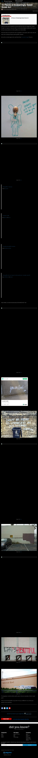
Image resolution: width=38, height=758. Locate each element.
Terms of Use (28, 738)
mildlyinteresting (7, 248)
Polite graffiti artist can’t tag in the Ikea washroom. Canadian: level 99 (16, 275)
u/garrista (5, 217)
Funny (2, 735)
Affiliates (27, 740)
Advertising (28, 735)
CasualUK (6, 188)
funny (9, 217)
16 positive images (25, 37)
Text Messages (16, 737)
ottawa (11, 277)
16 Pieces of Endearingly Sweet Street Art (20, 18)
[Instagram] (32, 1)
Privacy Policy (28, 737)
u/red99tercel (6, 277)
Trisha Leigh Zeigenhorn (6, 9)
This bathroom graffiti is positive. (8, 246)
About (27, 734)
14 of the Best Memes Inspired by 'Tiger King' (21, 719)
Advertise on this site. (7, 754)
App (14, 736)
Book (14, 735)
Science (2, 736)
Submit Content (28, 739)
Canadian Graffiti (5, 215)
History (2, 737)
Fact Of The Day (8, 1)
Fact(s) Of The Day (16, 734)
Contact (27, 736)
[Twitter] (30, 1)
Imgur (21, 138)
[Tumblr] (34, 1)
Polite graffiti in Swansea (7, 186)
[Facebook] (29, 1)
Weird (2, 734)
